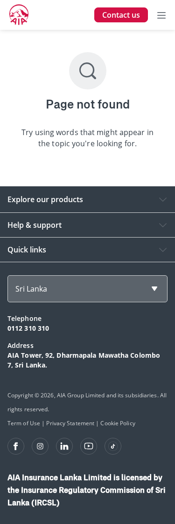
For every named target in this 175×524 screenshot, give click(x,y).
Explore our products (45, 199)
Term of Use (23, 423)
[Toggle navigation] (161, 14)
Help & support (34, 225)
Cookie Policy (117, 423)
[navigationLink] (19, 15)
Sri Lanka (31, 289)
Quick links (26, 250)
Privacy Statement (70, 423)
